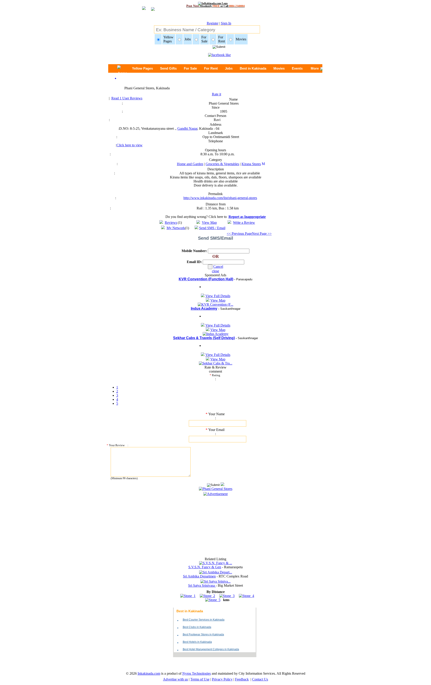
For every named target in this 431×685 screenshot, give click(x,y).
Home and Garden (190, 164)
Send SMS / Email (212, 228)
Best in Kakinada (253, 68)
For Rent (211, 68)
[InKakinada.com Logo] (216, 3)
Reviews (171, 222)
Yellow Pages (142, 68)
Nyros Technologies (196, 673)
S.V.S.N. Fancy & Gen (204, 567)
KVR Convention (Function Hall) (206, 279)
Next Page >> (262, 233)
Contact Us (260, 679)
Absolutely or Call (215, 6)
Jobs (229, 68)
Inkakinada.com (149, 673)
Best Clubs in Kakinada (197, 627)
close (215, 271)
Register (212, 23)
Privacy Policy (222, 679)
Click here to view (130, 145)
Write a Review (244, 222)
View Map (209, 222)
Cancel (218, 266)
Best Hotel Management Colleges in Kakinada (211, 649)
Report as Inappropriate (247, 217)
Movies (279, 68)
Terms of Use (199, 679)
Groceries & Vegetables (222, 164)
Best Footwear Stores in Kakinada (203, 634)
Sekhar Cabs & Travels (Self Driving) (204, 338)
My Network (176, 228)
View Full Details (217, 296)
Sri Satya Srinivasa (202, 585)
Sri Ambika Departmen (199, 576)
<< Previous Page (239, 233)
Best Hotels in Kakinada (197, 641)
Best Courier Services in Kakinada (203, 619)
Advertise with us (175, 679)
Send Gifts (168, 68)
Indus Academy (204, 308)
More (315, 68)
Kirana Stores (251, 164)
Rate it (216, 94)
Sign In (226, 23)
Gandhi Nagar (187, 128)
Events (297, 68)
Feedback (242, 679)
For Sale (190, 68)
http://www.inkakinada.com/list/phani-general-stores (220, 198)
